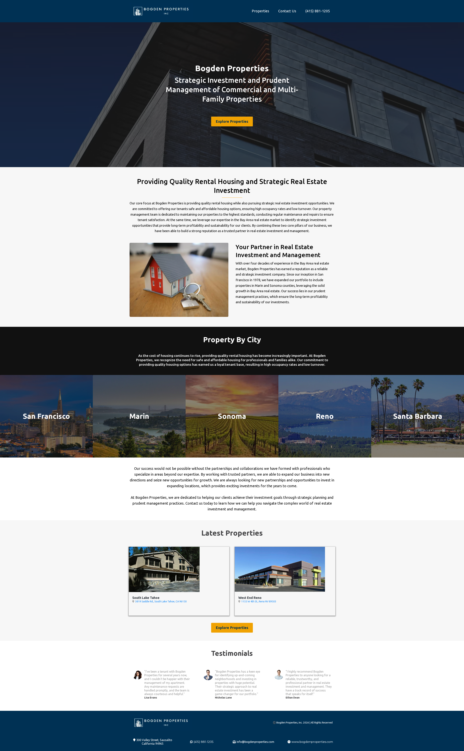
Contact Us (287, 11)
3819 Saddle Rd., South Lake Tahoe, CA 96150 (161, 601)
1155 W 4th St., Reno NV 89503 (258, 601)
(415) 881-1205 (317, 11)
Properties (260, 11)
